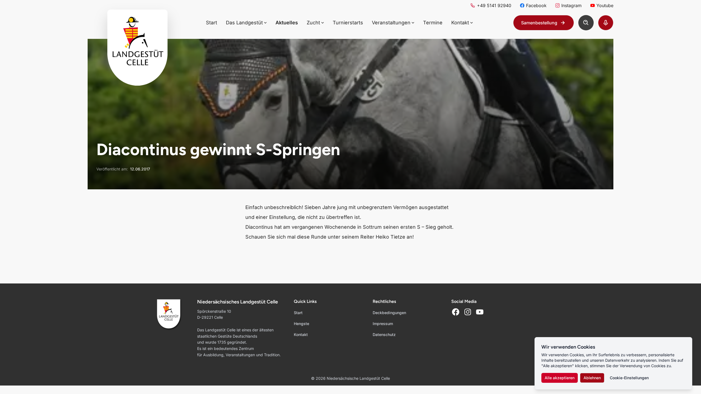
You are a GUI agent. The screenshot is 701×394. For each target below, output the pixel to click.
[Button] (586, 22)
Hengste (301, 323)
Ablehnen (592, 377)
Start (211, 22)
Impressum (383, 323)
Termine (433, 22)
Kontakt (301, 334)
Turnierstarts (348, 22)
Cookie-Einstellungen (629, 377)
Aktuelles (286, 22)
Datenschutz (384, 334)
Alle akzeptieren (559, 377)
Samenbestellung (539, 22)
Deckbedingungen (389, 312)
